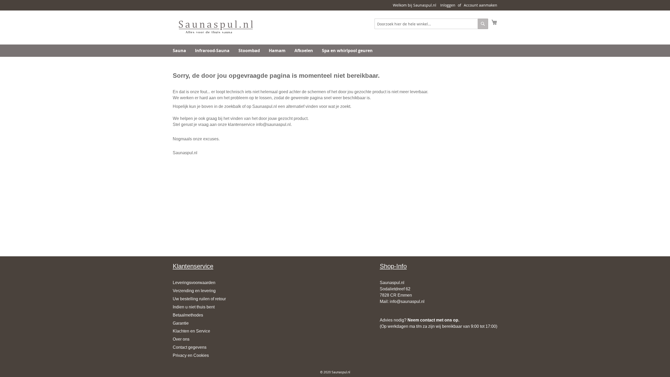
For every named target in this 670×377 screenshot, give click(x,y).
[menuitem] (179, 51)
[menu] (335, 51)
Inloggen (447, 5)
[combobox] (431, 24)
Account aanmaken (480, 5)
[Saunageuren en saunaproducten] (215, 27)
